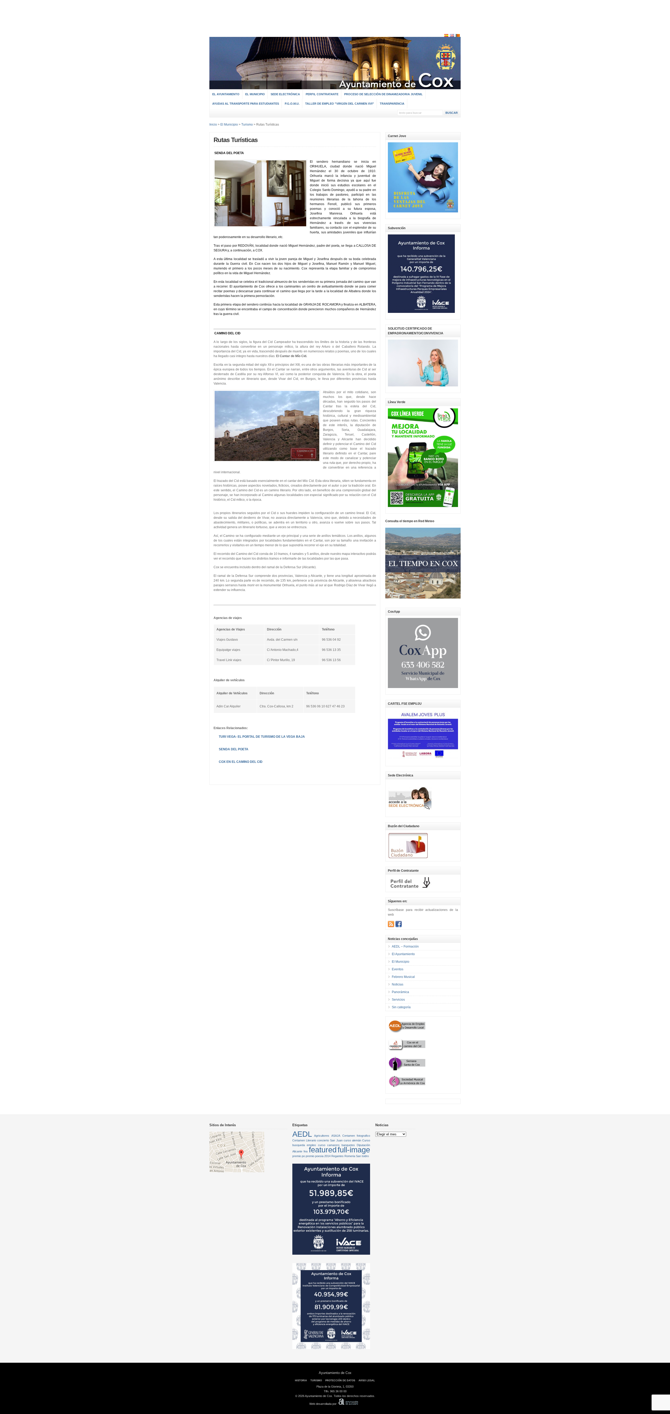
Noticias (397, 984)
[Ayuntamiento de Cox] (335, 87)
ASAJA (335, 1135)
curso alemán (352, 1140)
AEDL (302, 1134)
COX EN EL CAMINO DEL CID (241, 762)
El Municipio (255, 94)
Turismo (247, 124)
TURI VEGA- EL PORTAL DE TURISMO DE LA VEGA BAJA (262, 737)
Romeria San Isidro (356, 1156)
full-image (354, 1149)
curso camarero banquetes (336, 1145)
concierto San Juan (329, 1140)
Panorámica (400, 992)
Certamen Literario (304, 1140)
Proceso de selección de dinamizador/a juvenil (383, 94)
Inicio (213, 124)
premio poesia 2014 (318, 1156)
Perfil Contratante (322, 94)
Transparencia (392, 103)
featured (323, 1149)
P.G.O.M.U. (292, 103)
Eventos (397, 969)
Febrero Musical (403, 977)
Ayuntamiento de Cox (335, 1373)
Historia (301, 1380)
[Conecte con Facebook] (398, 924)
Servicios (398, 999)
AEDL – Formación (405, 946)
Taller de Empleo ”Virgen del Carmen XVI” (339, 103)
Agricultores (321, 1135)
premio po (298, 1156)
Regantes (337, 1156)
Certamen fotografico (356, 1135)
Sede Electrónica (285, 94)
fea (306, 1151)
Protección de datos (340, 1380)
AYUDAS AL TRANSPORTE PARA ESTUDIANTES (245, 103)
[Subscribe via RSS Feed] (391, 924)
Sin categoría (401, 1007)
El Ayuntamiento (225, 94)
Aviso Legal (367, 1380)
